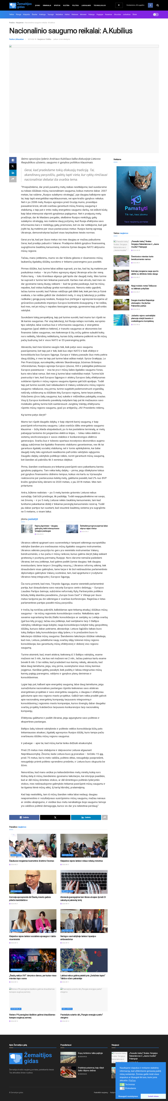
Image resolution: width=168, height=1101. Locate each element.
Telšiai (11, 14)
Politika (75, 5)
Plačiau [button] (132, 1080)
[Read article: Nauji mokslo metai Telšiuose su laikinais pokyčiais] (121, 290)
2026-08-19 (65, 904)
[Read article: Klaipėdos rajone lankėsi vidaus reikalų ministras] (84, 846)
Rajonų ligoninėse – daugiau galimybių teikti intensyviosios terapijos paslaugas (47, 528)
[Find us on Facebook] (150, 5)
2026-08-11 (65, 982)
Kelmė (67, 14)
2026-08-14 (14, 943)
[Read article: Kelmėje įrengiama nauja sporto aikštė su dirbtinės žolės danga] (121, 275)
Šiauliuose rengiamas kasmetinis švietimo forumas (31, 861)
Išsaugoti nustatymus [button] (128, 1096)
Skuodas (117, 14)
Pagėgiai (100, 14)
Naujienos (19, 23)
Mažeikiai (59, 14)
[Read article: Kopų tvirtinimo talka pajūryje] (68, 1057)
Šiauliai (34, 14)
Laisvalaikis (86, 5)
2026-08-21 (85, 531)
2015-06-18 (32, 39)
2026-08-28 (136, 250)
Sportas (57, 5)
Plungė (18, 14)
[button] (122, 1084)
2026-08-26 (136, 309)
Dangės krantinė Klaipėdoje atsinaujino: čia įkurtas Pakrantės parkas (142, 303)
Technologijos (100, 5)
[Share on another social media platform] (13, 179)
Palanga (91, 14)
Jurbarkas (126, 14)
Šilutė (135, 14)
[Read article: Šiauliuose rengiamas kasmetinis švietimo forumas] (32, 846)
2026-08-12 (14, 982)
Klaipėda (26, 14)
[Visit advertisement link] (136, 196)
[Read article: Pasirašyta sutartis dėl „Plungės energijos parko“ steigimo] (84, 999)
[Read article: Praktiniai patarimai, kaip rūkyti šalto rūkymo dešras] (68, 1072)
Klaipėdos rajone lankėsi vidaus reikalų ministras (81, 861)
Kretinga (42, 14)
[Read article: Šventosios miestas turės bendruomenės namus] (121, 261)
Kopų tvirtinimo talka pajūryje (90, 1053)
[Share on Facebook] (13, 160)
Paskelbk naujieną (101, 1092)
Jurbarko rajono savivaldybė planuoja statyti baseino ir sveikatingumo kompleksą (143, 318)
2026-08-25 (39, 534)
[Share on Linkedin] (13, 173)
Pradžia (12, 23)
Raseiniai (108, 14)
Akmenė (83, 14)
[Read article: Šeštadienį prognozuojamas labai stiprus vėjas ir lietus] (72, 529)
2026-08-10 (14, 1021)
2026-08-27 (136, 263)
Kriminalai (47, 5)
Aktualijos (67, 855)
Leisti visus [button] (153, 1096)
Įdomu (37, 5)
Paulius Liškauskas (16, 39)
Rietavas (75, 14)
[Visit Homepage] (20, 5)
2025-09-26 (83, 1056)
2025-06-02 (83, 1074)
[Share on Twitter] (13, 166)
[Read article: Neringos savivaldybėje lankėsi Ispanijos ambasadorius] (84, 921)
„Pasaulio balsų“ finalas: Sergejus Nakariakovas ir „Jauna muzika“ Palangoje (145, 244)
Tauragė (51, 14)
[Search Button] (158, 5)
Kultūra (66, 5)
